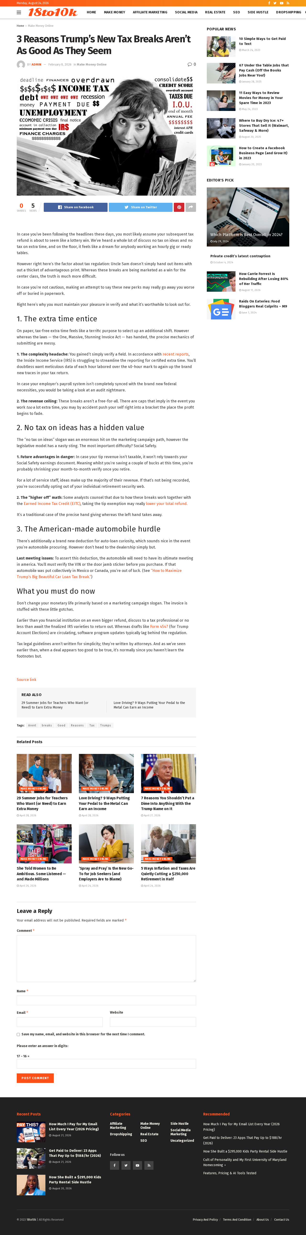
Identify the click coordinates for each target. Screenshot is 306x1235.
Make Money (114, 12)
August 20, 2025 (251, 136)
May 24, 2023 (249, 109)
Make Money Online (41, 25)
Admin (36, 64)
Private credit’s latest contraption (240, 256)
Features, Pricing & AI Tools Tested (229, 1173)
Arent (32, 725)
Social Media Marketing (180, 1132)
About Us (263, 1219)
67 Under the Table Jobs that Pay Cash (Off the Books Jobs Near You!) (264, 70)
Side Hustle (258, 12)
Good (62, 725)
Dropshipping (288, 12)
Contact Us (281, 1219)
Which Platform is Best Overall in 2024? (246, 234)
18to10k (52, 12)
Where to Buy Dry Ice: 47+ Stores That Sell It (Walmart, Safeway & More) (264, 125)
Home (91, 12)
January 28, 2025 (251, 81)
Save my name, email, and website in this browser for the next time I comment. (83, 1034)
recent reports (176, 354)
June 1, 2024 (249, 312)
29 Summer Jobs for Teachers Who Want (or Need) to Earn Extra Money (42, 803)
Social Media (186, 12)
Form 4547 (159, 626)
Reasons (77, 725)
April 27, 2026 (151, 815)
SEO (236, 12)
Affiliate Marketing (150, 12)
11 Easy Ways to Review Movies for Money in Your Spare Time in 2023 (261, 98)
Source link (26, 679)
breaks (47, 725)
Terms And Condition (237, 1219)
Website (116, 1012)
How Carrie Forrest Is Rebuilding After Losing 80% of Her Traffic (263, 279)
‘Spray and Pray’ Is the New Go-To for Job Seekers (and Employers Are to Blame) (106, 873)
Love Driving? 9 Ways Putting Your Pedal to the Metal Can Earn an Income (104, 803)
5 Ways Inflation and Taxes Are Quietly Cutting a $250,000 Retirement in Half (168, 873)
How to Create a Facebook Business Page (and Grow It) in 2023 (263, 153)
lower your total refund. (167, 503)
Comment (26, 930)
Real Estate (215, 12)
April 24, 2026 (89, 885)
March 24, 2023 (250, 50)
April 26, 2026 (27, 885)
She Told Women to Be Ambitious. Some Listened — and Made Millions (41, 873)
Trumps (105, 725)
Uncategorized (182, 1141)
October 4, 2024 (223, 262)
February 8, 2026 (59, 64)
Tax (92, 725)
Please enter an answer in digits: (42, 1046)
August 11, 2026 (250, 290)
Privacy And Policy (205, 1219)
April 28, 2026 (27, 815)
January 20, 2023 (251, 164)
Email (22, 1012)
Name (23, 991)
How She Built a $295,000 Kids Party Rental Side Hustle (245, 1151)
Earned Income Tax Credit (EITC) (52, 503)
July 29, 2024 (221, 241)
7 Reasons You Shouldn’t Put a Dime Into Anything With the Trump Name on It (167, 803)
